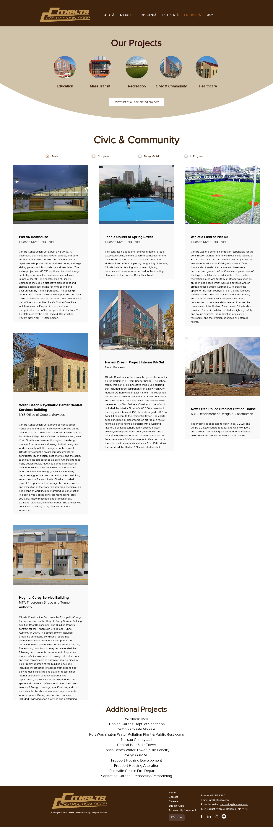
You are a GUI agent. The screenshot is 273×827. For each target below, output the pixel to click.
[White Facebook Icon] (201, 816)
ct (177, 796)
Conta (172, 796)
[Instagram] (216, 816)
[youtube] (224, 816)
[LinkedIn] (209, 816)
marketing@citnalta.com (234, 804)
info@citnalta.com (219, 799)
